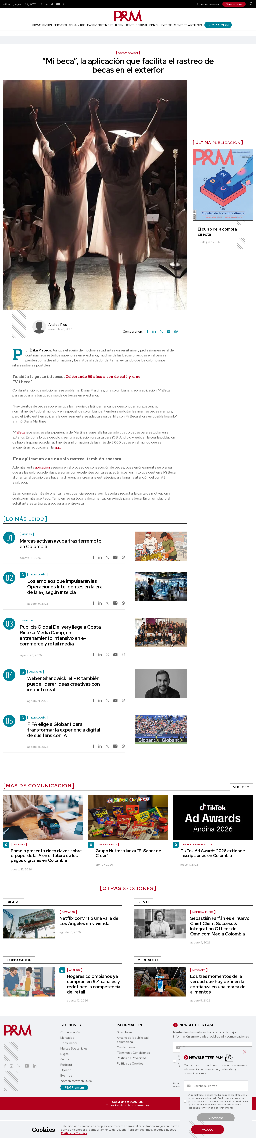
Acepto (207, 1129)
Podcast (141, 25)
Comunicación (42, 25)
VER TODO (241, 787)
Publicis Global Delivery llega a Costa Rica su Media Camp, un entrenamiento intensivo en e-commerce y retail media (60, 635)
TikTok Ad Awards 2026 (197, 844)
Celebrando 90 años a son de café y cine (103, 376)
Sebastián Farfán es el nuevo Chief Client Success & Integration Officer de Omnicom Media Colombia (220, 926)
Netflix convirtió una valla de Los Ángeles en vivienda (88, 920)
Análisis (74, 970)
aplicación (42, 467)
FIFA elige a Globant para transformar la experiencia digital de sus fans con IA (63, 730)
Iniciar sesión (209, 4)
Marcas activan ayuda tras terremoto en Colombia (61, 544)
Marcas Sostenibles (100, 25)
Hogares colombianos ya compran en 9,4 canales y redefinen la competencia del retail (93, 984)
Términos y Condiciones (133, 1053)
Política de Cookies (74, 1133)
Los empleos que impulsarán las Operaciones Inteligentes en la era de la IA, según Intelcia (65, 586)
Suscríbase (234, 4)
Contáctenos (126, 1047)
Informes (19, 844)
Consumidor (77, 25)
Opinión (154, 25)
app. (57, 447)
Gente (130, 25)
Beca (21, 432)
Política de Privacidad (131, 1058)
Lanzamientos (107, 844)
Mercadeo (60, 25)
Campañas (68, 912)
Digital (119, 25)
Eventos (166, 25)
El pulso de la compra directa (217, 232)
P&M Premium (218, 25)
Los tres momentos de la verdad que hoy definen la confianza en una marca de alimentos (218, 984)
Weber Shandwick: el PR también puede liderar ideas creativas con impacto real (63, 684)
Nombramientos (202, 912)
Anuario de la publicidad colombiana (133, 1040)
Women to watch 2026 (188, 25)
